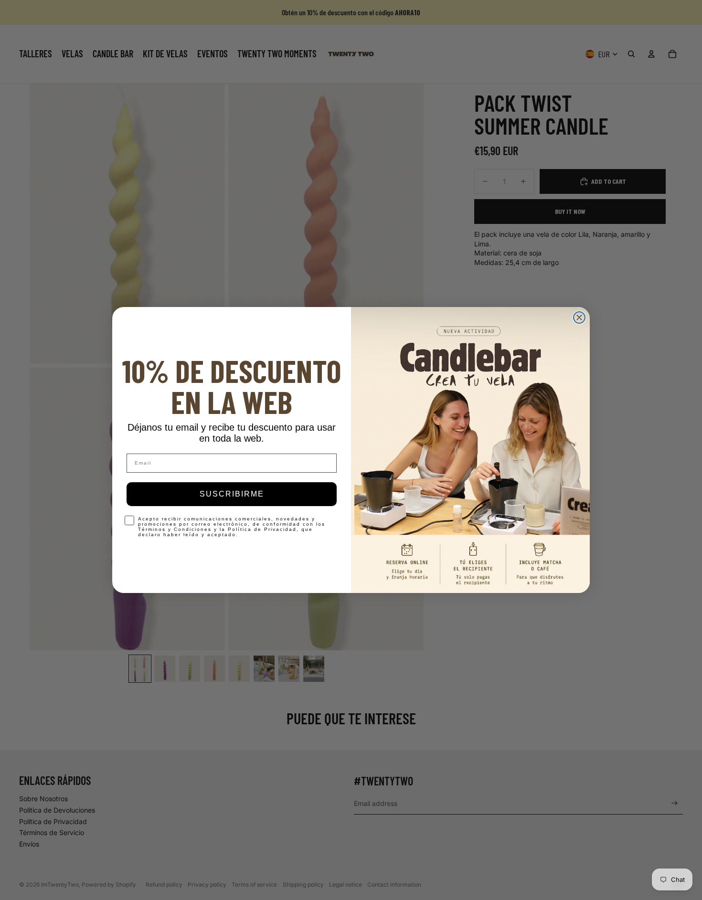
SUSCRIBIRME (232, 494)
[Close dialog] (579, 317)
